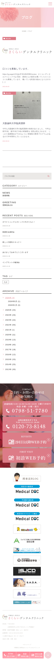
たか (5, 282)
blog (8, 38)
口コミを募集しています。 (16, 69)
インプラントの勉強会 (11, 262)
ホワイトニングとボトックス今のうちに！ (19, 222)
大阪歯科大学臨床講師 (14, 123)
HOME (24, 31)
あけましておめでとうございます (15, 252)
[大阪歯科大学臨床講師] (27, 110)
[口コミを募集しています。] (27, 51)
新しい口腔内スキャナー (12, 242)
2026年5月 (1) (14, 301)
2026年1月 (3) (14, 305)
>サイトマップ (27, 644)
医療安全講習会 (9, 232)
